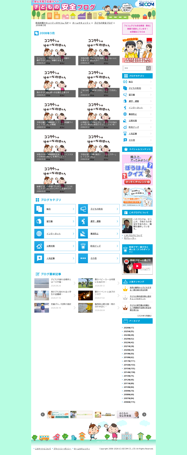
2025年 (129, 331)
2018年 (129, 357)
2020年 (129, 350)
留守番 (50, 221)
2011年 (129, 383)
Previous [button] (43, 415)
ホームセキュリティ (81, 23)
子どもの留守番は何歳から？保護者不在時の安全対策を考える (140, 307)
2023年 (129, 339)
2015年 (129, 368)
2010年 (129, 387)
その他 (93, 258)
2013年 (129, 376)
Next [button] (144, 415)
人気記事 (51, 258)
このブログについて (133, 235)
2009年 (129, 391)
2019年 (129, 353)
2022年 (129, 342)
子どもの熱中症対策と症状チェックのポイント (140, 297)
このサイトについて (43, 448)
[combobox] (135, 68)
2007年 (129, 398)
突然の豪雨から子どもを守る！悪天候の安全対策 (140, 288)
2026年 (129, 327)
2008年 (129, 394)
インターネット (54, 233)
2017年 (129, 361)
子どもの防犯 (96, 209)
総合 (49, 209)
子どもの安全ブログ (103, 23)
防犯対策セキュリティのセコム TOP (52, 23)
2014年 (129, 372)
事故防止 (94, 233)
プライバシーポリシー (62, 448)
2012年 (129, 380)
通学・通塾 (95, 221)
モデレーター (130, 238)
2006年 (129, 402)
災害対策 (51, 246)
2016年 (129, 365)
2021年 (129, 346)
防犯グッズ (95, 246)
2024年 (129, 335)
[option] (58, 414)
